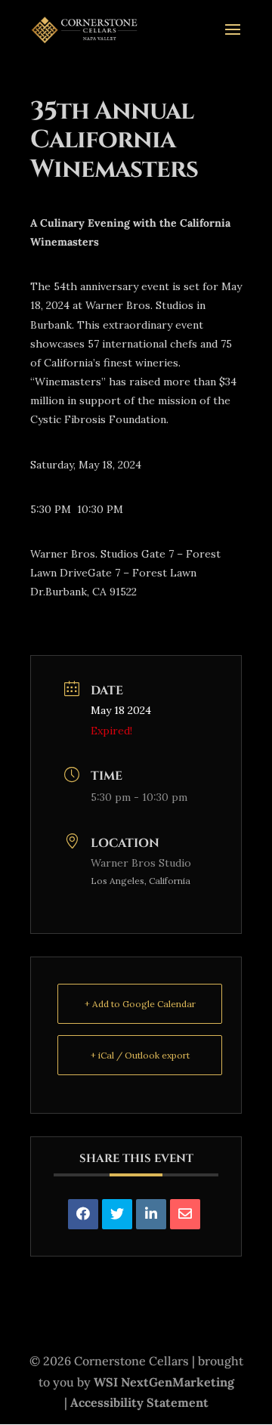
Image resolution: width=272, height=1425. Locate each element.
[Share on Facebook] (83, 1214)
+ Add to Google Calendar (140, 1003)
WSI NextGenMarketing (164, 1381)
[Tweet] (117, 1214)
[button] (257, 1315)
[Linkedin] (151, 1214)
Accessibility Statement (139, 1402)
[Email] (185, 1214)
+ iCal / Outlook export (140, 1055)
